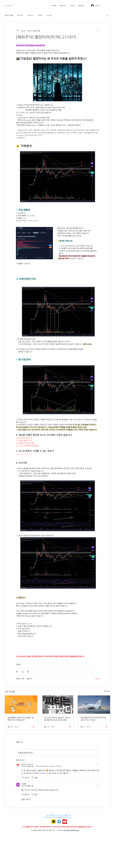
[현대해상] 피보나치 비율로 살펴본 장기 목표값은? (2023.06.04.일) (21, 718)
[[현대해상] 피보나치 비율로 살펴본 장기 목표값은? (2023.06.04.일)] (21, 704)
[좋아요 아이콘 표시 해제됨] (22, 777)
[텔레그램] (59, 821)
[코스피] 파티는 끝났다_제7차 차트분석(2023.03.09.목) (57, 718)
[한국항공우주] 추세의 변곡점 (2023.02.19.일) (93, 718)
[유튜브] (64, 821)
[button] (107, 15)
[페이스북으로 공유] (17, 672)
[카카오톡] (53, 821)
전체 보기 (107, 691)
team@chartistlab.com (71, 830)
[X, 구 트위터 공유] (22, 672)
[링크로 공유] (28, 672)
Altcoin (30, 15)
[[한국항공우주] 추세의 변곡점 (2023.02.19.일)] (94, 704)
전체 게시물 (9, 15)
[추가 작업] (97, 30)
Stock (40, 15)
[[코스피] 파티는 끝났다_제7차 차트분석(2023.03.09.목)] (57, 704)
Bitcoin (20, 15)
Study (49, 15)
